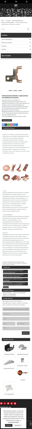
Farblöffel (23, 380)
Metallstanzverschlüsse (22, 354)
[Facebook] (1, 403)
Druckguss (4, 46)
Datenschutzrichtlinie (13, 422)
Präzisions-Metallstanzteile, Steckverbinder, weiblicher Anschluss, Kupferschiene (13, 275)
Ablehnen (8, 425)
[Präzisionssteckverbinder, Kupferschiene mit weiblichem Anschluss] (15, 76)
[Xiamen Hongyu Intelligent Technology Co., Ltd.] (16, 5)
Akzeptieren (18, 425)
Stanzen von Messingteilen (7, 22)
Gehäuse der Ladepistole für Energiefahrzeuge (23, 365)
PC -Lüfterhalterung (9, 394)
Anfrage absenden (7, 120)
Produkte (8, 20)
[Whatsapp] (15, 403)
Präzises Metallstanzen (17, 20)
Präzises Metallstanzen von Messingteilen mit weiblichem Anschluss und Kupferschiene (13, 283)
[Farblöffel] (23, 373)
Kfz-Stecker (6, 287)
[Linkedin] (8, 403)
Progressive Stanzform (7, 42)
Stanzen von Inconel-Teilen (9, 295)
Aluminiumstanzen (7, 292)
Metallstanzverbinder (9, 354)
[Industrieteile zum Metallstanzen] (9, 361)
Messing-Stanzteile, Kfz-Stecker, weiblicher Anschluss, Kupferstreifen (13, 271)
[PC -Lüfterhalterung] (9, 387)
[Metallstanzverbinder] (9, 347)
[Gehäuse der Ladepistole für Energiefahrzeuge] (23, 360)
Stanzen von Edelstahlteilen (9, 294)
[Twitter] (4, 403)
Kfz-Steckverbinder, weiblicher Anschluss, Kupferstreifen (13, 279)
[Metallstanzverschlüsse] (23, 347)
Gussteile (4, 49)
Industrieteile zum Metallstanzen (9, 368)
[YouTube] (11, 403)
